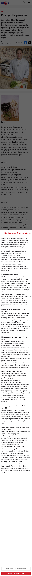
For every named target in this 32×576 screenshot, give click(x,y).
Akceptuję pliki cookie (16, 573)
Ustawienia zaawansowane (16, 569)
